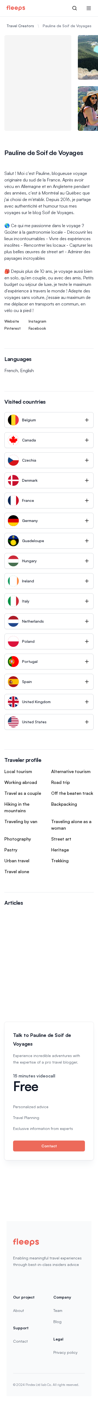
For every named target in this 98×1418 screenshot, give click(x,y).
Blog (57, 1321)
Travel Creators (20, 25)
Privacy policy (65, 1352)
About (18, 1310)
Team (57, 1310)
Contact (49, 1146)
